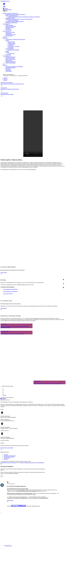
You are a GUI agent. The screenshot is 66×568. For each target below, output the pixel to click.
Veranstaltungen (6, 55)
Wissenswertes (9, 29)
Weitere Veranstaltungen (11, 62)
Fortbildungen (8, 33)
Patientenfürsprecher (10, 27)
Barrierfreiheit (3, 462)
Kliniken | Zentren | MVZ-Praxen (10, 13)
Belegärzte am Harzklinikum (11, 22)
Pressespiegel (8, 70)
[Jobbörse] (63, 279)
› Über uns (5, 79)
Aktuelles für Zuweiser (10, 32)
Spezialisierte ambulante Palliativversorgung (15, 21)
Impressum (14, 462)
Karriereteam (11, 47)
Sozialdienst (8, 28)
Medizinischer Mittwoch (11, 61)
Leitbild (7, 51)
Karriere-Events (11, 41)
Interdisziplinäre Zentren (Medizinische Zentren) (15, 14)
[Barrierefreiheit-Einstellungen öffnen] (2, 484)
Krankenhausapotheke (10, 17)
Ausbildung (10, 45)
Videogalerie (8, 54)
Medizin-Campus (11, 42)
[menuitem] (7, 482)
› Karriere (5, 80)
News (4, 64)
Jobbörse (5, 36)
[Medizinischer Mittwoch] (63, 287)
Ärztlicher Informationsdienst (9, 455)
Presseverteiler (9, 71)
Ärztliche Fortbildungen (10, 57)
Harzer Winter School (10, 58)
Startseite (5, 454)
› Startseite (5, 77)
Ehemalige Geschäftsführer (13, 49)
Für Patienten (6, 23)
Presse (4, 65)
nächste (4, 395)
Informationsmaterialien (10, 67)
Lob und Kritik (11, 53)
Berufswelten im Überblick (13, 46)
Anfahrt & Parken (9, 25)
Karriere (5, 459)
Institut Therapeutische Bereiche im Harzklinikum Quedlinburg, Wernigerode (24, 16)
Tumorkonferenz (9, 35)
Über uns (5, 38)
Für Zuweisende (6, 31)
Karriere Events (9, 60)
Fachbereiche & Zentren (8, 456)
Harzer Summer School (10, 59)
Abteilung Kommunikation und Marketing (14, 66)
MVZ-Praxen (6, 458)
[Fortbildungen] (63, 283)
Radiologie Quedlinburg (13, 20)
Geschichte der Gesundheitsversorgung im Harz (15, 39)
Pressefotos (8, 68)
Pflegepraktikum (11, 44)
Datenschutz (8, 462)
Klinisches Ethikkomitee (11, 26)
